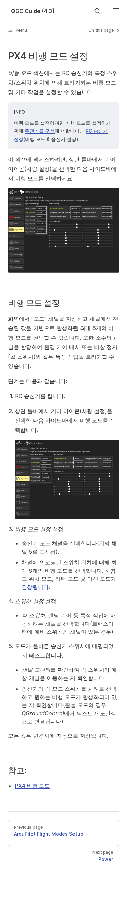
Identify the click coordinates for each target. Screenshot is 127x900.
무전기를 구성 (40, 131)
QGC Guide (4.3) (33, 10)
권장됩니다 (35, 586)
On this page (101, 30)
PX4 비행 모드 (32, 785)
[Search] (97, 10)
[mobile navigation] (116, 11)
